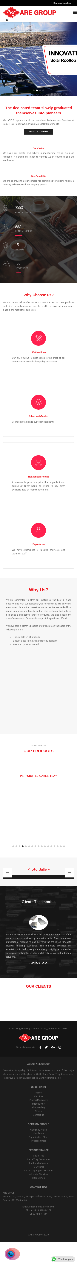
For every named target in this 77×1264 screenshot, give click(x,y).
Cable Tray (38, 1155)
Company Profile (38, 1129)
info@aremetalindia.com (42, 1206)
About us (38, 1096)
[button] (34, 90)
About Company (38, 131)
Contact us (38, 1115)
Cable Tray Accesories (38, 1159)
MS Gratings (38, 1178)
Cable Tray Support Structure (38, 1170)
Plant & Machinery (39, 1100)
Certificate (38, 1133)
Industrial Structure (38, 1174)
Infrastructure (38, 1104)
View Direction (38, 1214)
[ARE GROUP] (30, 12)
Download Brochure (62, 3)
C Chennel (38, 1167)
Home (38, 1092)
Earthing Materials (38, 1163)
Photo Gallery (38, 1107)
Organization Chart (38, 1137)
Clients (38, 1111)
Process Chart (38, 1141)
